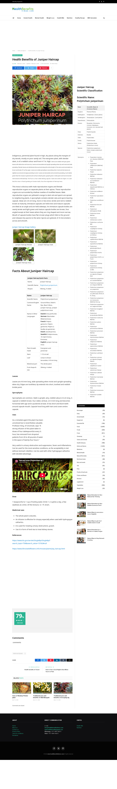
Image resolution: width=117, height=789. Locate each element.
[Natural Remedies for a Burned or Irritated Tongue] (81, 531)
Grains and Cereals (82, 439)
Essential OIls (80, 423)
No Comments (45, 63)
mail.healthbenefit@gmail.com (54, 729)
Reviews (79, 478)
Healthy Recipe (80, 18)
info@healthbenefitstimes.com (54, 727)
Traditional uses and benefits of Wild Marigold (41, 696)
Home (19, 18)
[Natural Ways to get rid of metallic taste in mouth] (81, 523)
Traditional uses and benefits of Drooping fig (61, 696)
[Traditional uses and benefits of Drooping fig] (63, 688)
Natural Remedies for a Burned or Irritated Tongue (94, 530)
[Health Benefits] (22, 9)
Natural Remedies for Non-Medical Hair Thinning (95, 495)
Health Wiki (60, 18)
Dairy (78, 413)
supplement (80, 482)
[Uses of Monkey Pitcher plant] (21, 688)
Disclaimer (15, 735)
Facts (78, 426)
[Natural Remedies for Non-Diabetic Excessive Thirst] (81, 505)
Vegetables (80, 485)
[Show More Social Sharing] (51, 68)
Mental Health (39, 18)
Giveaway (79, 436)
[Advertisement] (58, 35)
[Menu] (13, 18)
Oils (78, 465)
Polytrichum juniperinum (48, 285)
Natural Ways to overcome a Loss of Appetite (95, 513)
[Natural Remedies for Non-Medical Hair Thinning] (81, 497)
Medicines (79, 449)
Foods (78, 430)
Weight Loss (50, 18)
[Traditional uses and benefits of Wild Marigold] (42, 688)
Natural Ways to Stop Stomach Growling (95, 539)
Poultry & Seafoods (82, 472)
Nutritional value (81, 459)
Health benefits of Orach (31, 669)
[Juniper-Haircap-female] (23, 236)
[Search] (104, 18)
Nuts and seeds (81, 462)
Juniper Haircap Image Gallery (24, 227)
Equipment (80, 420)
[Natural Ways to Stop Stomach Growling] (81, 540)
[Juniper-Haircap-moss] (23, 254)
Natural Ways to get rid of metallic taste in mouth (94, 521)
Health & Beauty (81, 443)
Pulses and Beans (82, 475)
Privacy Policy (16, 731)
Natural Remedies (82, 456)
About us (14, 727)
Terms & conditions (17, 733)
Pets (78, 469)
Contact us (15, 729)
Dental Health (28, 18)
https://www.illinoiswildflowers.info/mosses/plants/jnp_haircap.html (38, 549)
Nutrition (69, 18)
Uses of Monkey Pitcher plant (20, 696)
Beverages (80, 410)
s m (15, 63)
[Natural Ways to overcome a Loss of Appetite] (81, 514)
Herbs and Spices (17, 55)
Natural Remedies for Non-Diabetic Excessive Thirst (95, 504)
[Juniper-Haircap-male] (45, 236)
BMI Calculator (92, 18)
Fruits (78, 433)
